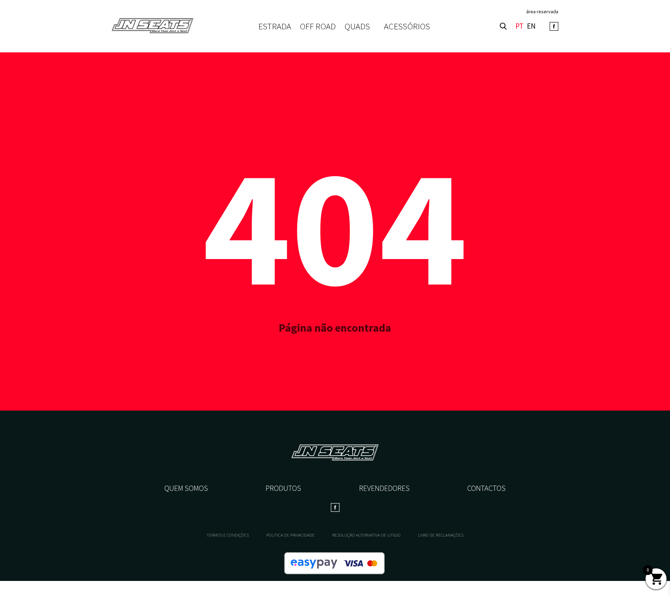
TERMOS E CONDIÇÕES (228, 535)
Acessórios (407, 26)
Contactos (486, 488)
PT (519, 26)
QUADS (357, 26)
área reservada (542, 11)
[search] (503, 26)
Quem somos (186, 488)
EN (531, 26)
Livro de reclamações (440, 535)
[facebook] (554, 26)
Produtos (283, 488)
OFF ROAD (318, 26)
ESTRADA (274, 26)
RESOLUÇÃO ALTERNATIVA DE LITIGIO (366, 535)
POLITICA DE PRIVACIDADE (290, 535)
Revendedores (384, 488)
